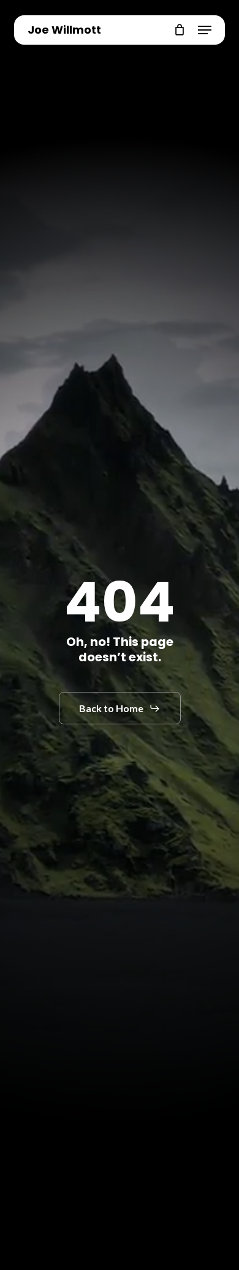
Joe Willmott (64, 30)
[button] (204, 30)
